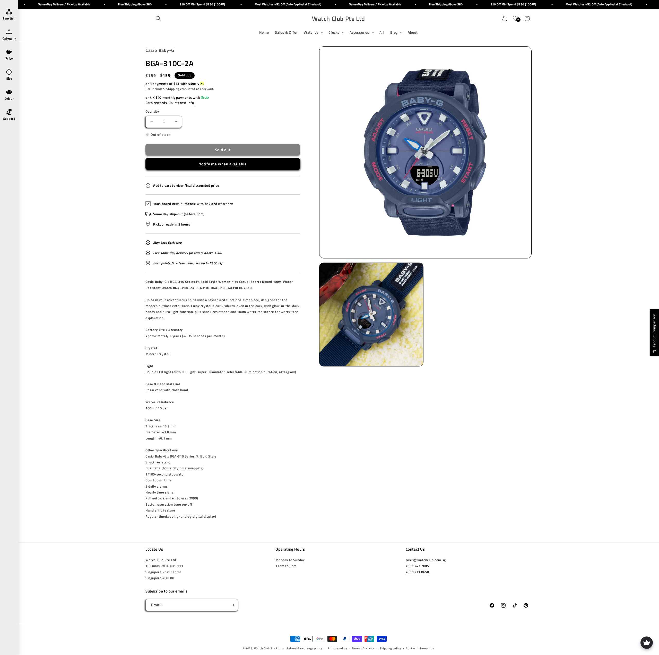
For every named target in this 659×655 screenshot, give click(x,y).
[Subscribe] (232, 605)
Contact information (420, 648)
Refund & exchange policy (305, 648)
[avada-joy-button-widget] (646, 642)
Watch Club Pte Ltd (160, 559)
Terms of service (363, 648)
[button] (158, 18)
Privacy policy (337, 648)
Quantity (152, 111)
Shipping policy (390, 648)
